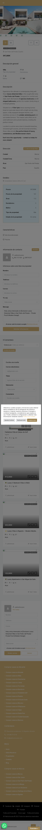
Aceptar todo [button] (32, 420)
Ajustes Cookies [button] (9, 420)
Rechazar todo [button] (21, 420)
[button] (4, 826)
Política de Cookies (29, 416)
